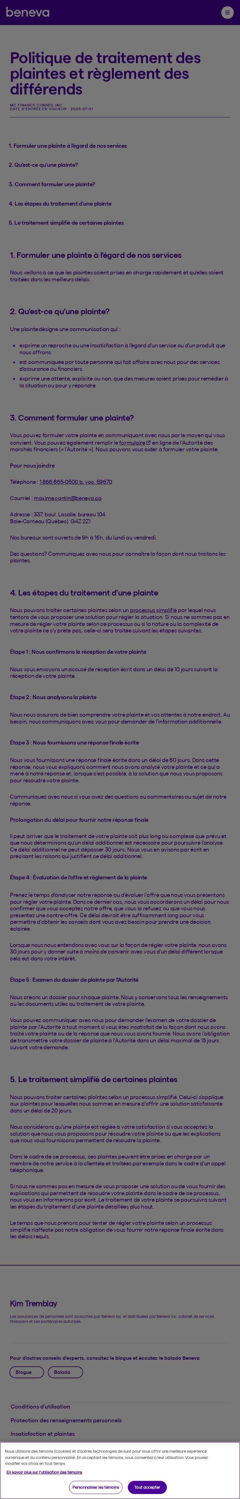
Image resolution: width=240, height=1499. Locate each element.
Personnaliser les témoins (95, 1487)
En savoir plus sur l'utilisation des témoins (44, 1472)
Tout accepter (147, 1487)
